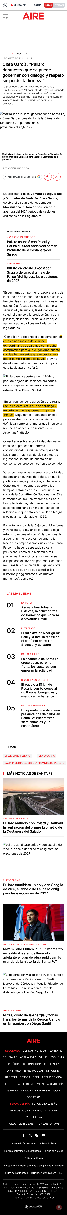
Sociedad (33, 1097)
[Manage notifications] (59, 1207)
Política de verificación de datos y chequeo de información (33, 1165)
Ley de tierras (33, 1117)
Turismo (29, 1084)
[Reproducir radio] (5, 5)
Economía (57, 1057)
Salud (43, 1057)
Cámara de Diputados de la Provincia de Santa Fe (34, 763)
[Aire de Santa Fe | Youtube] (43, 1135)
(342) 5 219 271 (49, 1191)
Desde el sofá (29, 1077)
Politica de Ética (48, 1143)
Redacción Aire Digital (16, 168)
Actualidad (28, 1057)
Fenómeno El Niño (44, 1103)
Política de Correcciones (24, 1143)
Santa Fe (55, 1050)
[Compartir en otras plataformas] (57, 177)
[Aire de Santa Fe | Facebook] (23, 1135)
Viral (40, 1084)
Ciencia (54, 1064)
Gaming (12, 1090)
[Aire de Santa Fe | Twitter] (30, 1135)
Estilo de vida (52, 1077)
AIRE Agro (14, 1070)
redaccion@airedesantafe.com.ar (37, 1197)
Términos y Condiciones (43, 1173)
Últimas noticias (35, 1050)
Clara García (47, 755)
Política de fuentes (53, 1151)
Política (22, 53)
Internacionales (34, 1064)
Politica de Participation (16, 1173)
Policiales (10, 1057)
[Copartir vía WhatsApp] (48, 177)
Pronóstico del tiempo (26, 1110)
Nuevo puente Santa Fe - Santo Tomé (33, 1123)
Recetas (11, 1077)
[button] (11, 16)
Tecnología (11, 1084)
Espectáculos (33, 1070)
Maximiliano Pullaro (17, 755)
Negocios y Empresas (35, 1090)
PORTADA (8, 53)
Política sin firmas (33, 1158)
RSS (61, 1173)
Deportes (53, 1070)
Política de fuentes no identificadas (22, 1151)
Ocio (56, 1090)
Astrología (55, 1084)
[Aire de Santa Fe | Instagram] (37, 1135)
